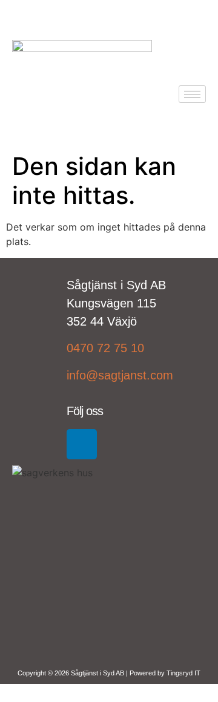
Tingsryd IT (183, 673)
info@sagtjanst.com (120, 375)
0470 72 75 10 (105, 348)
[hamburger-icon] (192, 94)
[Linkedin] (82, 444)
